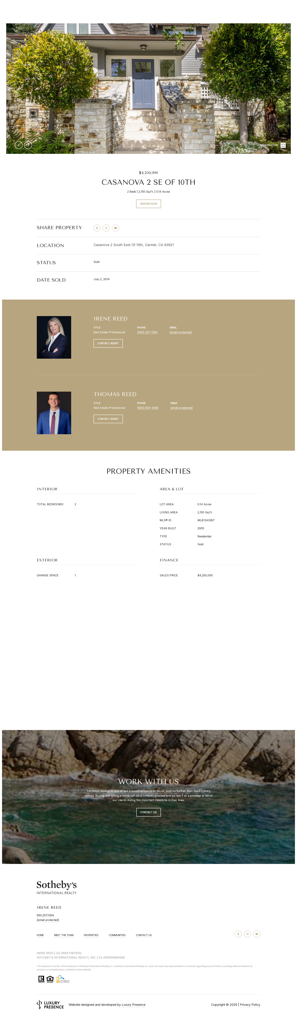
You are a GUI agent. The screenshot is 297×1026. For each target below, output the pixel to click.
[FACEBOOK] (238, 934)
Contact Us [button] (148, 812)
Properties (91, 935)
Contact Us (144, 935)
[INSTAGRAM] (247, 934)
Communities (117, 935)
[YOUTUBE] (256, 934)
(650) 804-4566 (147, 407)
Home (40, 935)
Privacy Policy (250, 1004)
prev (19, 145)
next (28, 145)
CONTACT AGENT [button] (108, 343)
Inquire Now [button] (148, 203)
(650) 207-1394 (147, 332)
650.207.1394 (45, 915)
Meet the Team (64, 935)
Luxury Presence (133, 1004)
